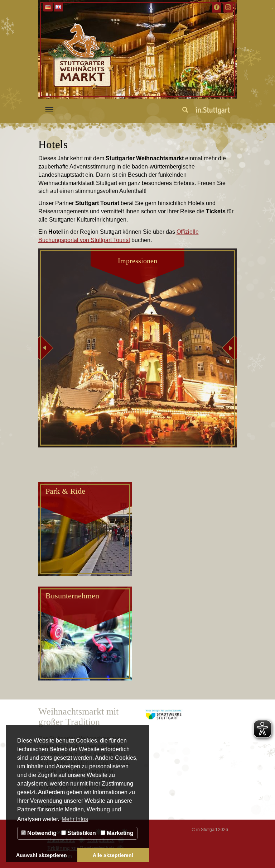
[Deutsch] (48, 7)
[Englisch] (58, 7)
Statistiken (81, 833)
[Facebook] (216, 7)
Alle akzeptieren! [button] (113, 855)
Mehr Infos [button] (75, 819)
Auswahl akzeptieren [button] (41, 855)
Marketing (119, 833)
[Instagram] (228, 7)
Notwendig (41, 833)
